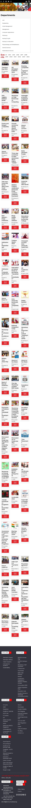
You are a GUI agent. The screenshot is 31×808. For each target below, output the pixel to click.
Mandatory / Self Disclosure (22, 665)
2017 (21, 55)
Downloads (21, 670)
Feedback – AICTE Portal (8, 750)
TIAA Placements (24, 441)
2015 (13, 55)
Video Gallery (21, 789)
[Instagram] (3, 1)
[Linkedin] (6, 1)
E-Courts (5, 705)
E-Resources (21, 668)
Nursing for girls (6, 38)
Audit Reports (6, 741)
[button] (26, 1)
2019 (6, 56)
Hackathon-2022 (24, 385)
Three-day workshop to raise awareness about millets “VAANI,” (15, 158)
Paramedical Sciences (7, 50)
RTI (4, 717)
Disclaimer (6, 709)
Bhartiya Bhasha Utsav (14, 533)
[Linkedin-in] (21, 794)
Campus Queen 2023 (14, 242)
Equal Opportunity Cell (22, 717)
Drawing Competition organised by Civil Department (24, 70)
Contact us (20, 733)
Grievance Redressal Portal (7, 757)
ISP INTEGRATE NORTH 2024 (15, 70)
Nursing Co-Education (7, 41)
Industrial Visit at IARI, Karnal (24, 183)
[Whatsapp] (11, 1)
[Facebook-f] (1, 1)
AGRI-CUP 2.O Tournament (15, 564)
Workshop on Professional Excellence (5, 333)
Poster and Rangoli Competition (5, 126)
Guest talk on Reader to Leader (24, 501)
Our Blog (20, 731)
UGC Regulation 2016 (22, 723)
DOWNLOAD (20, 781)
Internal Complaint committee (23, 714)
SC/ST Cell (5, 713)
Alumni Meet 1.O (4, 299)
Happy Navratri (23, 301)
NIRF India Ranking (20, 673)
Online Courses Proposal (7, 720)
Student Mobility (22, 709)
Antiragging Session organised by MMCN (24, 98)
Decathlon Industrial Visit (24, 409)
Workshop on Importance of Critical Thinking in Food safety (24, 333)
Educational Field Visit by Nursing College (24, 218)
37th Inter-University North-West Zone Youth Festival (5, 185)
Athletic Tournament (24, 621)
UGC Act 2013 (21, 720)
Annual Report (7, 743)
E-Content (6, 715)
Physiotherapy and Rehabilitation (10, 44)
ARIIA (4, 723)
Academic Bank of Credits (8, 767)
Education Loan (22, 691)
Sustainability (6, 667)
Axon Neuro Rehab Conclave (14, 590)
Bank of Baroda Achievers (5, 384)
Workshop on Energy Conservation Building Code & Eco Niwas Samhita (15, 412)
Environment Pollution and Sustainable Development (5, 412)
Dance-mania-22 (4, 566)
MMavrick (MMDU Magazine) (8, 726)
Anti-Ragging (21, 711)
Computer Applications (8, 32)
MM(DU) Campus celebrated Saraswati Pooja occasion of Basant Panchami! (15, 190)
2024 (27, 56)
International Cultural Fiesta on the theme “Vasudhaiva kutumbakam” (15, 273)
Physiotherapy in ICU (24, 564)
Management (5, 29)
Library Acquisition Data (22, 688)
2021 (15, 56)
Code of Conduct (22, 728)
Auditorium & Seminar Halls (6, 746)
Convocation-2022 (22, 685)
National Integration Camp (15, 327)
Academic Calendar (8, 711)
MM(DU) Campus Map (22, 662)
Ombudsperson (7, 729)
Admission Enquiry (8, 657)
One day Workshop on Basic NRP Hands (15, 386)
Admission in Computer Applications (5, 272)
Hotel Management (7, 26)
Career (19, 726)
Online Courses (7, 760)
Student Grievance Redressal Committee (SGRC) (23, 695)
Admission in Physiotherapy (5, 245)
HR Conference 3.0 (24, 269)
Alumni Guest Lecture (23, 127)
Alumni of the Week (15, 361)
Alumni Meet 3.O (4, 152)
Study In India (6, 770)
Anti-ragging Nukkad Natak (4, 98)
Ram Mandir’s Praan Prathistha (5, 218)
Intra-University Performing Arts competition (15, 303)
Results (20, 676)
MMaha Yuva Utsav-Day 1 (5, 361)
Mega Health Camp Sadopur (14, 218)
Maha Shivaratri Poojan (24, 152)
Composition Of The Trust (7, 732)
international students (6, 664)
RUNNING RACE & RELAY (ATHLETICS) (15, 472)
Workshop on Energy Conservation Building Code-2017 (5, 475)
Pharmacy (4, 35)
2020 (10, 56)
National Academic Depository (8, 753)
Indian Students (7, 662)
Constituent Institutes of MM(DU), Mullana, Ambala (22, 681)
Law (3, 20)
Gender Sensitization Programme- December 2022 (5, 504)
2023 (23, 56)
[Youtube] (8, 1)
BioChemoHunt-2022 (5, 621)
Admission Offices (7, 659)
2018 (25, 55)
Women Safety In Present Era (24, 530)
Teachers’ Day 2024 (5, 68)
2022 (19, 56)
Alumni (19, 705)
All (6, 55)
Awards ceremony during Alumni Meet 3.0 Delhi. (15, 127)
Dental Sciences (6, 47)
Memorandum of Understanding (15, 440)
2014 (9, 55)
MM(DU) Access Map (22, 658)
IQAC (4, 707)
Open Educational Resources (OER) (7, 763)
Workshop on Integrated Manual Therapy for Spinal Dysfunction (5, 593)
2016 (17, 55)
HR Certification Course (24, 471)
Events (19, 791)
